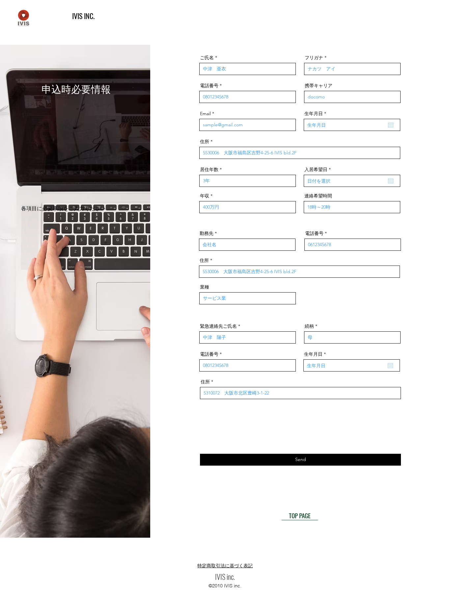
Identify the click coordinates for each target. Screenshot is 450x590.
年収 (204, 195)
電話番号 (209, 85)
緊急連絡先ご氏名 (218, 326)
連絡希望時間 (318, 195)
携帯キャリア (318, 85)
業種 (204, 287)
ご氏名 (207, 57)
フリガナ (314, 57)
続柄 (309, 326)
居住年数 (209, 169)
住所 (204, 141)
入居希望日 (318, 169)
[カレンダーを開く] (390, 125)
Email (205, 113)
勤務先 (206, 233)
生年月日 (316, 113)
